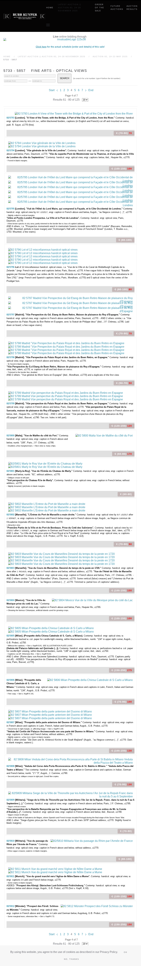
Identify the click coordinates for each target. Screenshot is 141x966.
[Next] (85, 90)
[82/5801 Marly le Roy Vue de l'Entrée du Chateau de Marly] (45, 463)
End (90, 90)
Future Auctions (117, 7)
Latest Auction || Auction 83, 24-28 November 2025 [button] (69, 7)
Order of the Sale (99, 7)
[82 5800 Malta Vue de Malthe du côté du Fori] (104, 435)
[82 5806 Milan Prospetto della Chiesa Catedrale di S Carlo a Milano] (90, 679)
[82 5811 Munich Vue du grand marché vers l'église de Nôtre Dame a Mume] (55, 868)
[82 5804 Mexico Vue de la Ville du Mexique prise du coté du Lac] (92, 600)
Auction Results (132, 7)
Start (52, 90)
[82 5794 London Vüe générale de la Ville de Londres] (41, 142)
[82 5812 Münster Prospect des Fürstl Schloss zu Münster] (97, 906)
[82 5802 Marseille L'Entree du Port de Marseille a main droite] (46, 503)
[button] (48, 25)
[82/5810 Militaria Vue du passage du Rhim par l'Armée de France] (92, 840)
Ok (125, 952)
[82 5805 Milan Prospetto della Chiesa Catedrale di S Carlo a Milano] (51, 627)
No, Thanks (71, 959)
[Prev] (57, 90)
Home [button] (49, 8)
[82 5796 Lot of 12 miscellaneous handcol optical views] (42, 249)
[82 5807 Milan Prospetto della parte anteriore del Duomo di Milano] (50, 711)
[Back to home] (24, 16)
